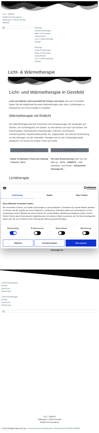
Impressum (5, 288)
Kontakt (38, 42)
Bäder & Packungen (42, 33)
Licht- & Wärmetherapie (44, 39)
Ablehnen (18, 243)
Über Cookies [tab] (82, 195)
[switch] (37, 233)
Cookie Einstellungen (9, 283)
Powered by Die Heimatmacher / (41, 428)
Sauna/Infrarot (40, 36)
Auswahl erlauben (49, 243)
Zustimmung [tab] (17, 195)
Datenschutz (6, 291)
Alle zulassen (81, 243)
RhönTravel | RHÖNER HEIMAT (67, 428)
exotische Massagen (43, 31)
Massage (38, 28)
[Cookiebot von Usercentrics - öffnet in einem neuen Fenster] (85, 188)
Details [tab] (50, 195)
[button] (49, 44)
